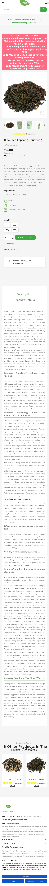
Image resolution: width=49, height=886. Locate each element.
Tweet (15, 249)
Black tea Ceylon (36, 779)
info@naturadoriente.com (17, 820)
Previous (1, 95)
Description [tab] (24, 294)
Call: (4, 823)
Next (48, 95)
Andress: (5, 816)
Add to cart (26, 237)
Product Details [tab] (24, 299)
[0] (46, 3)
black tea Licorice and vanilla (12, 779)
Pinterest (18, 249)
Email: (4, 820)
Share (11, 249)
